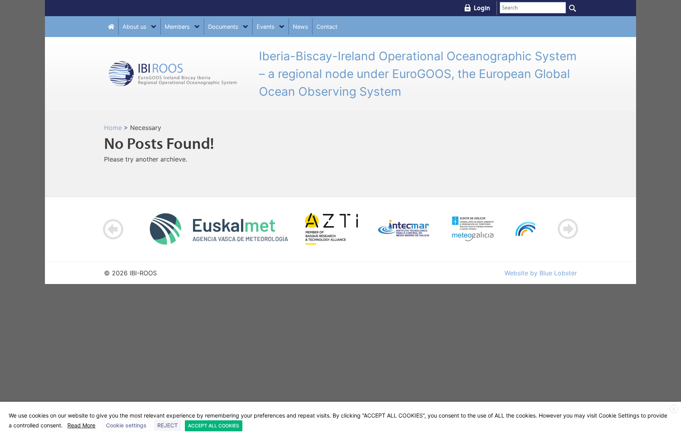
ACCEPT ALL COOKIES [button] (213, 426)
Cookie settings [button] (126, 425)
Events (266, 26)
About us (135, 26)
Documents (223, 26)
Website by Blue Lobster (540, 273)
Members (177, 26)
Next (568, 229)
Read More (81, 425)
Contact (326, 26)
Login (482, 8)
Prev (113, 229)
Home (113, 128)
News (300, 26)
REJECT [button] (167, 425)
